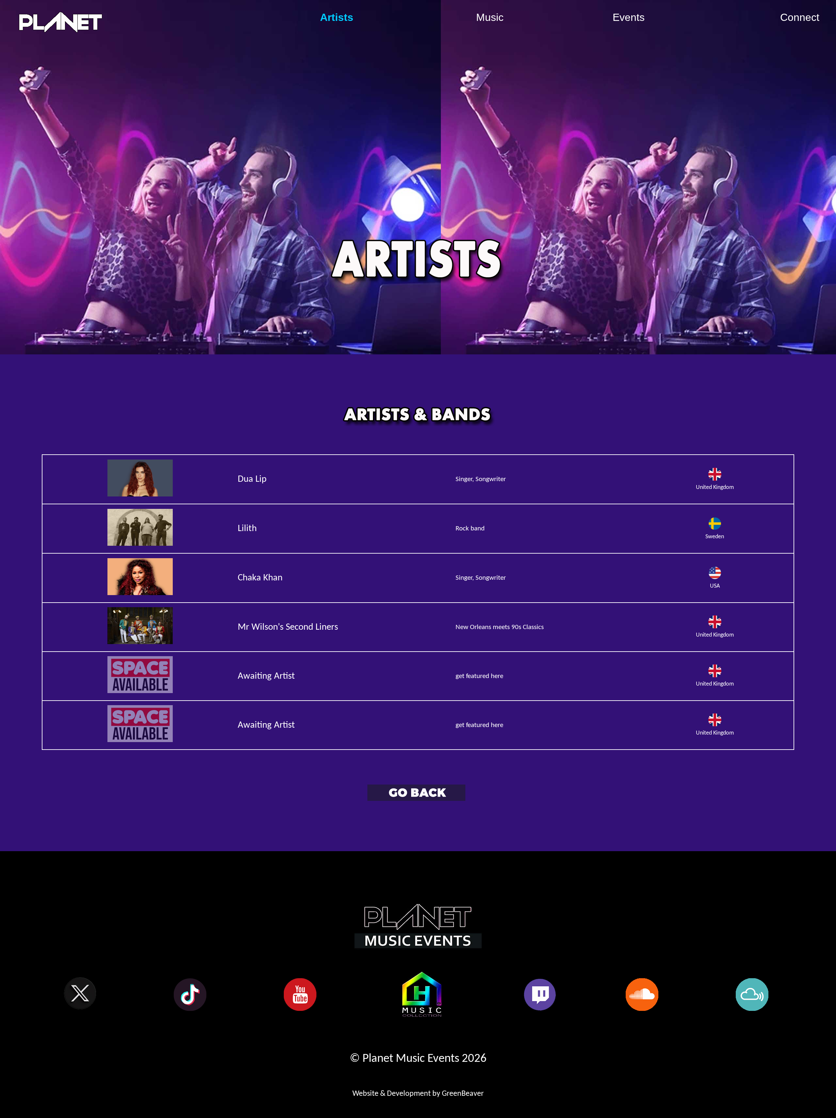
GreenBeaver (463, 1094)
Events (629, 17)
